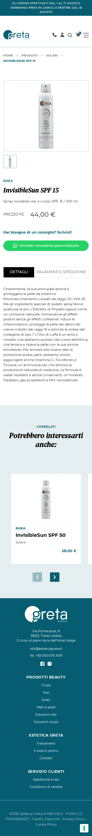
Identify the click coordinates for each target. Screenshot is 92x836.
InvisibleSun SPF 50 (41, 535)
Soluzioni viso (46, 715)
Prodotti (29, 55)
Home (8, 55)
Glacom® (52, 819)
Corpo (46, 685)
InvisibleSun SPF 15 (19, 61)
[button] (54, 577)
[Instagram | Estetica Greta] (50, 664)
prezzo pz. (14, 214)
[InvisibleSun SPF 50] (46, 499)
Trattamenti (46, 743)
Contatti (46, 758)
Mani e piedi (46, 707)
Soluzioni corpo (46, 722)
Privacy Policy (74, 819)
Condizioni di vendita (46, 787)
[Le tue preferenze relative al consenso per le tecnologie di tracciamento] (84, 828)
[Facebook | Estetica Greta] (42, 664)
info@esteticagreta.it (46, 649)
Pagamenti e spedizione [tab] (61, 272)
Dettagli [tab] (19, 272)
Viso (46, 693)
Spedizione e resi (46, 779)
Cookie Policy (46, 824)
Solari (52, 55)
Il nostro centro (46, 751)
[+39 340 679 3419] (54, 35)
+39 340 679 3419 (49, 656)
